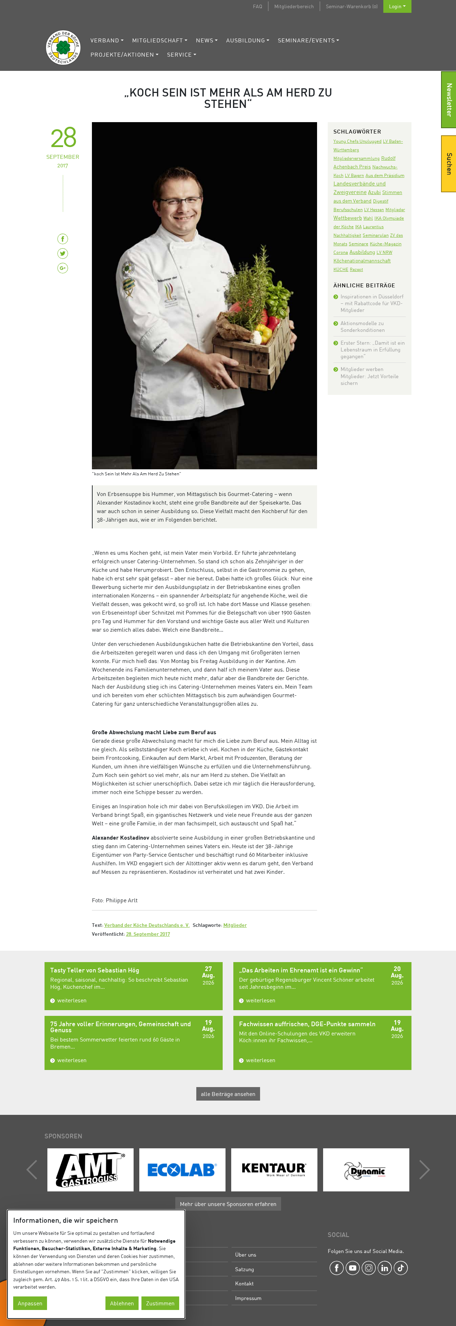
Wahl (368, 218)
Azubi (374, 192)
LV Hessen (374, 209)
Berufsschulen (348, 209)
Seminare (358, 243)
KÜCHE (340, 269)
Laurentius (373, 226)
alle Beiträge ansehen (228, 1093)
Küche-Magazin (385, 243)
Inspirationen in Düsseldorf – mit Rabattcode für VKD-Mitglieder (372, 303)
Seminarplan (376, 235)
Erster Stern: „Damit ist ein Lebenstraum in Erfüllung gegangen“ (373, 349)
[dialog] (96, 1264)
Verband (104, 40)
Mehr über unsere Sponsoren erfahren (228, 1203)
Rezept (356, 269)
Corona (340, 252)
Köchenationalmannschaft (362, 260)
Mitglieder (235, 925)
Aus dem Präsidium (385, 175)
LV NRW (384, 252)
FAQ (257, 6)
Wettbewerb (347, 217)
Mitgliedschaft (157, 40)
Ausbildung (245, 40)
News (204, 40)
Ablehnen (122, 1303)
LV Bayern (354, 175)
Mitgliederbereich (294, 6)
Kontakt (244, 1283)
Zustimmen (160, 1303)
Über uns (245, 1254)
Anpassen (30, 1303)
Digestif (380, 201)
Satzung (244, 1269)
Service (179, 54)
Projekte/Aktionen (122, 54)
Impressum (248, 1298)
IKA (358, 226)
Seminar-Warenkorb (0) (352, 6)
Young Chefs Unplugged (357, 141)
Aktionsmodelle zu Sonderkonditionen (363, 326)
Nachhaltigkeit (347, 235)
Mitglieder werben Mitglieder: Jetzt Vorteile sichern (370, 376)
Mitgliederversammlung (356, 158)
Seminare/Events (306, 40)
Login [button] (395, 6)
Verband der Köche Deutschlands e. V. (147, 925)
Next (423, 1169)
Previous (33, 1169)
